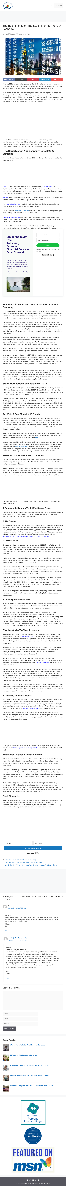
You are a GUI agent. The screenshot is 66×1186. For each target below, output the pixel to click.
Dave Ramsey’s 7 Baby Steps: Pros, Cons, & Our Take (23, 862)
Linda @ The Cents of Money (19, 938)
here (36, 438)
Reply (6, 930)
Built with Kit (48, 254)
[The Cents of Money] (8, 5)
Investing (33, 860)
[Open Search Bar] (51, 5)
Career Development (22, 860)
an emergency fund (21, 446)
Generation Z (9, 860)
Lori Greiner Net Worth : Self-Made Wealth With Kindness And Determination (31, 865)
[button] (18, 285)
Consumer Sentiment (21, 211)
